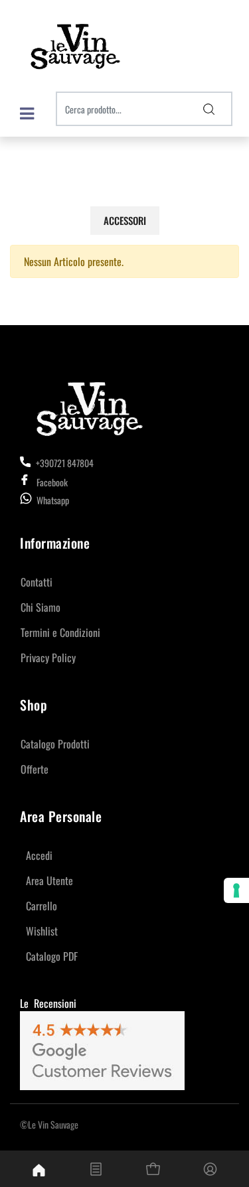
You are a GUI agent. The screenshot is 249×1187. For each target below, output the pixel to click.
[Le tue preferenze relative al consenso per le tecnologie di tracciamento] (236, 890)
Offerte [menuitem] (34, 769)
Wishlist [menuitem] (42, 931)
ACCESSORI (125, 220)
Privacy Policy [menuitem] (48, 657)
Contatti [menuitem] (36, 582)
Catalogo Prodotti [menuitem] (55, 744)
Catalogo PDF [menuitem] (52, 956)
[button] (209, 109)
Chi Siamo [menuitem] (40, 607)
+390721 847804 (64, 463)
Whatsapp (53, 500)
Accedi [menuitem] (39, 855)
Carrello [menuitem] (41, 906)
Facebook (52, 482)
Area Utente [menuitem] (49, 880)
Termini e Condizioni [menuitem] (60, 632)
